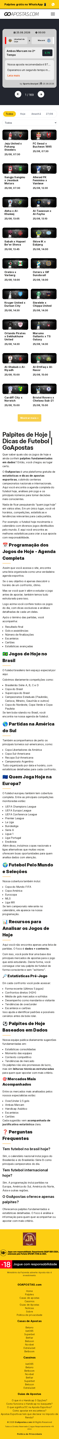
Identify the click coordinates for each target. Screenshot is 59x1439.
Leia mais (13, 75)
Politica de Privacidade (29, 1434)
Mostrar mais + (29, 418)
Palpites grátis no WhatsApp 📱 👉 (27, 4)
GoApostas (12, 471)
